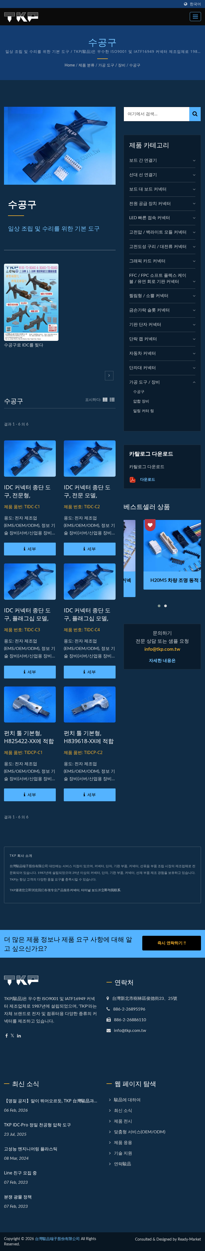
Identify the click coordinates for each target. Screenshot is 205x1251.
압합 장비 (141, 401)
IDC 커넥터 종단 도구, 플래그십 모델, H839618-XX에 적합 (89, 618)
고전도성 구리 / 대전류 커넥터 (158, 246)
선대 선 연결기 (143, 175)
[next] (109, 375)
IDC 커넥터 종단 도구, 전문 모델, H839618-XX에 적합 (89, 495)
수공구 (134, 65)
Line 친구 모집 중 (20, 1173)
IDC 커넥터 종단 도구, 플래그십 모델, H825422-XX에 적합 (29, 618)
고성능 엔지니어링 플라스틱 (30, 1149)
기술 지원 (123, 1153)
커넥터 (75, 890)
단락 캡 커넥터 (143, 339)
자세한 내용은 (162, 660)
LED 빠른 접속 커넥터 (149, 218)
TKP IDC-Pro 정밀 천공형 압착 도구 (37, 1125)
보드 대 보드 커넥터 (148, 189)
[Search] (195, 114)
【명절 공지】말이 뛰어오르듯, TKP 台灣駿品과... (50, 1101)
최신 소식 (123, 1110)
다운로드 (147, 479)
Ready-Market (189, 1239)
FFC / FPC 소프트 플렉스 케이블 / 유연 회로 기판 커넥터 (157, 278)
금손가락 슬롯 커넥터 (149, 310)
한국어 (195, 4)
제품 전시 (123, 1121)
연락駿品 (122, 1164)
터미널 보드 (89, 890)
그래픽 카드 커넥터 (147, 261)
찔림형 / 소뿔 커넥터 (148, 296)
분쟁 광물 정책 (18, 1197)
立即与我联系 (110, 890)
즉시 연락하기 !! (171, 943)
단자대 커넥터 (142, 368)
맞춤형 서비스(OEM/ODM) (139, 1132)
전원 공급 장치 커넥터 (150, 204)
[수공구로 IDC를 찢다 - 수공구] (31, 302)
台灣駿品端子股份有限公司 (57, 1239)
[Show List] (112, 399)
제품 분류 (86, 65)
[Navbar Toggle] (195, 16)
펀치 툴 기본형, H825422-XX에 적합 (29, 737)
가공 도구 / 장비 (111, 65)
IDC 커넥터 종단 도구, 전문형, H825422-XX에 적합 (29, 495)
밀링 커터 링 (143, 411)
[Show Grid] (105, 399)
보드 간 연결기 (143, 160)
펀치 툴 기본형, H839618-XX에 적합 (89, 737)
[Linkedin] (19, 1036)
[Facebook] (6, 1036)
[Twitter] (12, 1036)
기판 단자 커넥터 (145, 324)
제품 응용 (123, 1142)
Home (70, 65)
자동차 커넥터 (142, 353)
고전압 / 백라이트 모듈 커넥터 (158, 232)
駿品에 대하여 (127, 1100)
